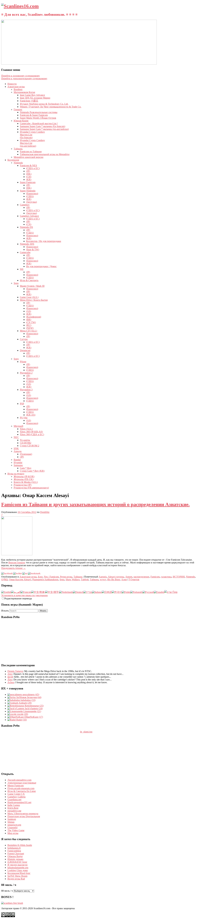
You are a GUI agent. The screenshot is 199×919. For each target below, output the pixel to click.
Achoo (10, 682)
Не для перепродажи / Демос (41, 266)
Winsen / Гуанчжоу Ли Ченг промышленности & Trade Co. (50, 106)
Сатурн (24, 339)
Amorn (128, 576)
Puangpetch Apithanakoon (45, 579)
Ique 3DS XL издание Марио (35, 97)
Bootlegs (18, 89)
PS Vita (23, 417)
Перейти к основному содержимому (20, 75)
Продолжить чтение (13, 568)
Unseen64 (12, 827)
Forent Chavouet (15, 853)
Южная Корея (21, 120)
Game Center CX (16, 794)
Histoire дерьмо (15, 859)
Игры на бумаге (15, 473)
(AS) (28, 311)
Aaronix (103, 576)
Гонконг (18, 109)
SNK (16, 448)
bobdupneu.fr (14, 848)
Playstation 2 (26, 372)
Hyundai (18, 462)
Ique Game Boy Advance (32, 95)
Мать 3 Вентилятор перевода (22, 813)
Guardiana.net (14, 799)
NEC (16, 437)
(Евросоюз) (32, 193)
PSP (22, 403)
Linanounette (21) (32, 711)
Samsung (18, 465)
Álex (9, 679)
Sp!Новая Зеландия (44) (28, 697)
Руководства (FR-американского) (31, 487)
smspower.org (14, 824)
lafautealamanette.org (17, 867)
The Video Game (15, 830)
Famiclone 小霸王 (29, 100)
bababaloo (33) (27, 700)
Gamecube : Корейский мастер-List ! (39, 123)
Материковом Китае (24, 92)
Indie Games (13, 805)
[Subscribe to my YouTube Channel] (194, 44)
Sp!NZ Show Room (17, 876)
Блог (40, 576)
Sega (16, 283)
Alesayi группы (116, 576)
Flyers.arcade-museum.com (20, 788)
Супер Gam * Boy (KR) (32, 471)
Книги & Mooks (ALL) (26, 482)
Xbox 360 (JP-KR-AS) (31, 431)
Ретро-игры (66, 576)
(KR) (28, 179)
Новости (12, 83)
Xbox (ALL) (26, 429)
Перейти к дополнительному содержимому (24, 78)
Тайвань (18, 148)
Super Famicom (27, 182)
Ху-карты (25, 440)
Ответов (134, 579)
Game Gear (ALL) (29, 297)
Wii (21, 269)
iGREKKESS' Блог (17, 862)
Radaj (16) (21, 719)
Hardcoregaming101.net (19, 802)
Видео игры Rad (16, 878)
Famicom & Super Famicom (34, 115)
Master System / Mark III (32, 286)
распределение (141, 576)
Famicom (155, 576)
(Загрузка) (31, 202)
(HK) (28, 174)
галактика (166, 576)
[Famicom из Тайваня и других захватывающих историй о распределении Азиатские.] (16, 554)
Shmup (10, 822)
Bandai (17, 459)
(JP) (28, 171)
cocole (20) (22, 714)
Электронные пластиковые (21, 782)
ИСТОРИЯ (179, 576)
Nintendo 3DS (27, 244)
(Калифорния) (33, 316)
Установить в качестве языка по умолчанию (24, 595)
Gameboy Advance (29, 216)
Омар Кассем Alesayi (20, 579)
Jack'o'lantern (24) (33, 708)
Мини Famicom (15, 785)
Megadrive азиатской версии (28, 157)
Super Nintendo (27, 190)
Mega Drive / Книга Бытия (34, 300)
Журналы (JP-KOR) (24, 476)
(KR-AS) (30, 415)
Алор (124, 579)
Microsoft (18, 426)
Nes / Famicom (51, 576)
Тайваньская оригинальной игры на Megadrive (44, 154)
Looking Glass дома (17, 870)
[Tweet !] (194, 36)
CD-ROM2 (25, 443)
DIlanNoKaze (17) (33, 717)
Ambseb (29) (25, 703)
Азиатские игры (16, 86)
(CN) (28, 224)
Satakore (11, 819)
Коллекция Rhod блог (18, 873)
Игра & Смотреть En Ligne (21, 791)
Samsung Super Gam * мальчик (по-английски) (44, 129)
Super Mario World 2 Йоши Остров (38, 118)
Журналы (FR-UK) (23, 479)
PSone (23, 361)
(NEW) (29, 328)
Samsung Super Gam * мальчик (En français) (42, 126)
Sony (16, 358)
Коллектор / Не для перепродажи (43, 241)
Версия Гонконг (16, 562)
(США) (30, 196)
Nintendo (18, 162)
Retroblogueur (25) (34, 705)
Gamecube (25, 252)
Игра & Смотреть (29, 280)
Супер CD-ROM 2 (29, 445)
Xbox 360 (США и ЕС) (32, 434)
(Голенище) (26, 454)
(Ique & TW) (32, 249)
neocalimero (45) (30, 694)
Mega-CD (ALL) (28, 330)
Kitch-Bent (12, 808)
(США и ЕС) (33, 168)
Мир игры (12, 833)
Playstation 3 (26, 389)
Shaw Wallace (73, 579)
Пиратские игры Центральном (23, 816)
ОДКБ (4, 579)
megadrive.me (14, 810)
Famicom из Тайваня (31, 151)
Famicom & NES (28, 165)
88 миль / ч (7, 890)
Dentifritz (44, 512)
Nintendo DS (26, 227)
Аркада (17, 451)
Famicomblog (14, 850)
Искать (5, 610)
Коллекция (13, 160)
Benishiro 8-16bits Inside (19, 845)
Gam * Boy (25, 468)
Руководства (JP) (22, 485)
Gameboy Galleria (16, 796)
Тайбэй (85, 579)
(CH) (28, 176)
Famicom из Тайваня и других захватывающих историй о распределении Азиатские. (95, 504)
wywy (103, 579)
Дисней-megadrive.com (19, 780)
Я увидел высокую (17, 864)
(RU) (28, 325)
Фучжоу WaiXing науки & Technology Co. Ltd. (44, 104)
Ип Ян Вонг (113, 579)
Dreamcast (25, 350)
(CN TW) (31, 322)
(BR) (28, 319)
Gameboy (25, 204)
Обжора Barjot (15, 856)
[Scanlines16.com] (20, 6)
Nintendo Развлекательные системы (38, 112)
